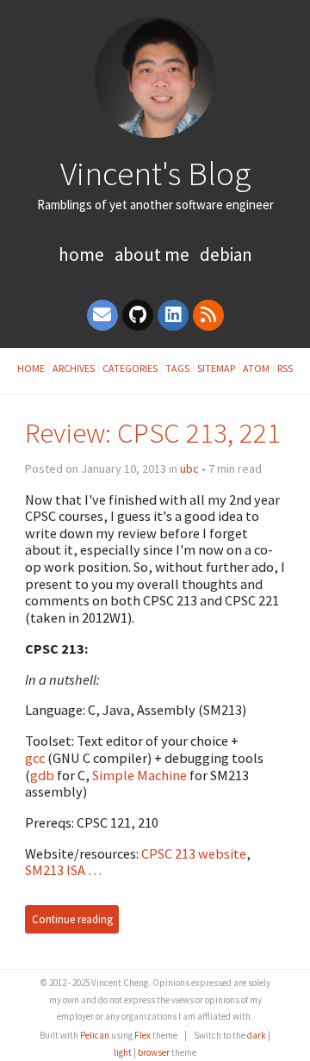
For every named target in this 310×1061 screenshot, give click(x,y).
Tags (177, 368)
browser (154, 1052)
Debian (226, 254)
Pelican (94, 1035)
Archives (74, 368)
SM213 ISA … (63, 869)
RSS (285, 368)
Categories (130, 368)
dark (256, 1035)
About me (152, 254)
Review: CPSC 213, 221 (153, 432)
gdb (42, 775)
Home (81, 254)
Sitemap (216, 368)
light (123, 1052)
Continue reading (72, 919)
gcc (35, 757)
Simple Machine (139, 775)
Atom (256, 368)
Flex (142, 1035)
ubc (189, 468)
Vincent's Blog (155, 173)
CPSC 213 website (193, 853)
